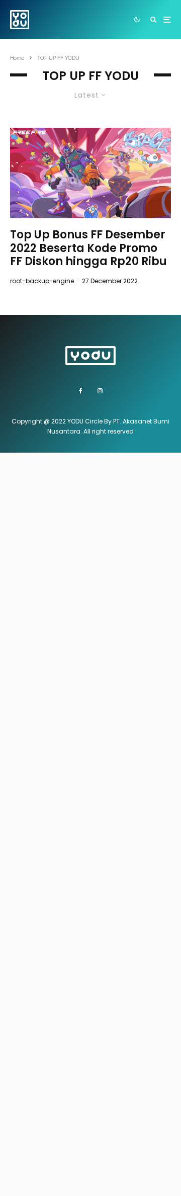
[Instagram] (100, 390)
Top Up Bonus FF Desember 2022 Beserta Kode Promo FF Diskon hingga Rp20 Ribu (88, 248)
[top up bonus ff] (90, 173)
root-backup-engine (42, 281)
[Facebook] (80, 390)
